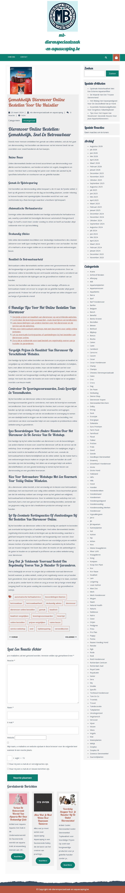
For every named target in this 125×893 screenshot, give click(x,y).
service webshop (17, 628)
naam (92, 602)
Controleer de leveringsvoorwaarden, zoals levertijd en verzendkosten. (44, 320)
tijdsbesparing (44, 628)
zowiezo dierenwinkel (99, 753)
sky (91, 683)
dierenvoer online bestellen (22, 609)
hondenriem (95, 497)
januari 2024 (95, 250)
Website (10, 737)
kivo (92, 544)
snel (31, 628)
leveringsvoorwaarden (43, 616)
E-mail (10, 722)
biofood (93, 329)
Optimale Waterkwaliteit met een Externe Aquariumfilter (101, 90)
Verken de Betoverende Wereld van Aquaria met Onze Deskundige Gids (18, 813)
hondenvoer (95, 511)
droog (92, 409)
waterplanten (95, 740)
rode (92, 652)
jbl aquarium (95, 524)
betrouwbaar (16, 603)
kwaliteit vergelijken (19, 616)
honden (93, 487)
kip (91, 538)
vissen (92, 726)
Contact (23, 57)
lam (92, 578)
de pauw (94, 389)
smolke (93, 686)
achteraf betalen (97, 275)
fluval (92, 436)
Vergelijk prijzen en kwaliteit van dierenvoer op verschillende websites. (44, 317)
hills (92, 480)
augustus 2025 (96, 186)
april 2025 (94, 200)
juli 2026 (93, 149)
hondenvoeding (96, 504)
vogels (93, 733)
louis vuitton (95, 585)
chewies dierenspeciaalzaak (102, 372)
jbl (91, 521)
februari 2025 (96, 207)
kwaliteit (53, 609)
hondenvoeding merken (100, 507)
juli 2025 (93, 190)
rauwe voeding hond (99, 642)
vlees (92, 730)
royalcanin (94, 672)
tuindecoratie (96, 706)
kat (91, 531)
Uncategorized (29, 121)
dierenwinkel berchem (99, 403)
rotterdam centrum (98, 662)
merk (92, 591)
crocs (92, 382)
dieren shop (95, 396)
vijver (92, 723)
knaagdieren (95, 554)
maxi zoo (94, 588)
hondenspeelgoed (98, 501)
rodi (92, 656)
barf (92, 298)
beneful (93, 315)
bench (92, 312)
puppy (92, 635)
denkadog (94, 393)
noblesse (94, 612)
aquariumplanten (97, 285)
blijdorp (93, 332)
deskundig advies (54, 603)
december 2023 (97, 254)
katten (93, 534)
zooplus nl (94, 750)
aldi (91, 281)
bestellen (94, 322)
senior (92, 676)
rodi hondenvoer (97, 659)
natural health (96, 605)
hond (92, 484)
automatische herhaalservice (28, 597)
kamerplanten (96, 527)
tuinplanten (95, 710)
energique (94, 420)
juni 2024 (94, 234)
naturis (93, 608)
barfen (93, 305)
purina (92, 639)
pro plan (93, 632)
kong (92, 558)
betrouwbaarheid (34, 603)
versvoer (94, 720)
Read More (16, 855)
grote (92, 467)
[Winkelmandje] (116, 57)
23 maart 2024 (17, 112)
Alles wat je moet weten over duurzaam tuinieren (43, 819)
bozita (92, 339)
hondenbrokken (96, 490)
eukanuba (94, 423)
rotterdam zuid (96, 666)
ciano (92, 376)
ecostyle (93, 416)
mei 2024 (94, 237)
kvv (91, 568)
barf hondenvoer (97, 302)
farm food (94, 430)
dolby (92, 406)
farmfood (94, 433)
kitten (92, 541)
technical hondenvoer (99, 693)
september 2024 (97, 223)
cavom (93, 356)
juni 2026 (94, 153)
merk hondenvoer (97, 595)
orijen (92, 622)
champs (93, 369)
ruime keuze (55, 622)
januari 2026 (95, 170)
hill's (92, 477)
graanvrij (94, 460)
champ (93, 366)
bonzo (92, 335)
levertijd (61, 616)
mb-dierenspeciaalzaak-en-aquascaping (46, 112)
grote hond (95, 470)
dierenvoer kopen (97, 399)
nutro (92, 615)
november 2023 (97, 257)
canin (92, 345)
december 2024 (97, 213)
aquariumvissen (96, 288)
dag (91, 386)
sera (92, 679)
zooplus (93, 747)
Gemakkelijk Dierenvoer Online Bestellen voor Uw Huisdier (36, 102)
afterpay (93, 278)
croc (92, 379)
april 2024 (94, 240)
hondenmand (95, 494)
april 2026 (94, 159)
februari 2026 (96, 166)
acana (92, 271)
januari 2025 (95, 210)
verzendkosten (61, 628)
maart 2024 (95, 244)
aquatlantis (94, 292)
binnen (93, 325)
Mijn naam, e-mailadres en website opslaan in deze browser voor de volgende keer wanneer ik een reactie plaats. (42, 748)
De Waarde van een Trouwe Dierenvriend (101, 96)
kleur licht (94, 551)
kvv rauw (94, 571)
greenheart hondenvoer (100, 463)
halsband (94, 474)
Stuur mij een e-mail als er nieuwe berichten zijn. (29, 769)
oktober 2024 (96, 220)
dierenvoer (71, 603)
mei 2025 (94, 197)
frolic (92, 447)
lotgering (94, 581)
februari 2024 (96, 247)
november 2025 (97, 176)
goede (93, 453)
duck (92, 413)
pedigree (94, 625)
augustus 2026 (96, 146)
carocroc (93, 352)
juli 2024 (93, 230)
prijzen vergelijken (37, 622)
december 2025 (97, 173)
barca (92, 295)
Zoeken (88, 68)
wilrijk (92, 743)
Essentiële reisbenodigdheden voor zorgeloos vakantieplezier (102, 108)
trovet (93, 703)
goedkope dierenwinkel (100, 457)
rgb (91, 649)
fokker (93, 440)
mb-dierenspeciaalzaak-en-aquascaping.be (62, 41)
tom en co (94, 696)
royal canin (94, 669)
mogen (93, 598)
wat (91, 736)
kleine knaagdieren (98, 548)
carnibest (94, 349)
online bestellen (17, 622)
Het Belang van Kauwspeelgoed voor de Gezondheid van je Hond (102, 102)
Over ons (11, 57)
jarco (92, 517)
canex (92, 342)
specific (93, 689)
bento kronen (96, 318)
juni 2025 (94, 193)
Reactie (11, 660)
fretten (93, 443)
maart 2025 (95, 203)
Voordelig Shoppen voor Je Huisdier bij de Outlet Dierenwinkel (68, 814)
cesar (92, 359)
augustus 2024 (96, 227)
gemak (42, 609)
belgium (93, 308)
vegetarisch (95, 716)
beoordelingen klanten (55, 597)
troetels (93, 699)
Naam (10, 707)
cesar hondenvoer (98, 362)
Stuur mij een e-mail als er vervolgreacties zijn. (28, 764)
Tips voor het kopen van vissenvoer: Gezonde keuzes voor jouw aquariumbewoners (102, 116)
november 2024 (97, 217)
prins (92, 629)
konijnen (93, 561)
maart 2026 (95, 163)
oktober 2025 (96, 180)
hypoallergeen (96, 514)
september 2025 (97, 183)
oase (92, 618)
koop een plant (96, 565)
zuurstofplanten (96, 757)
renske (93, 645)
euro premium (96, 426)
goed (92, 450)
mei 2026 (94, 156)
